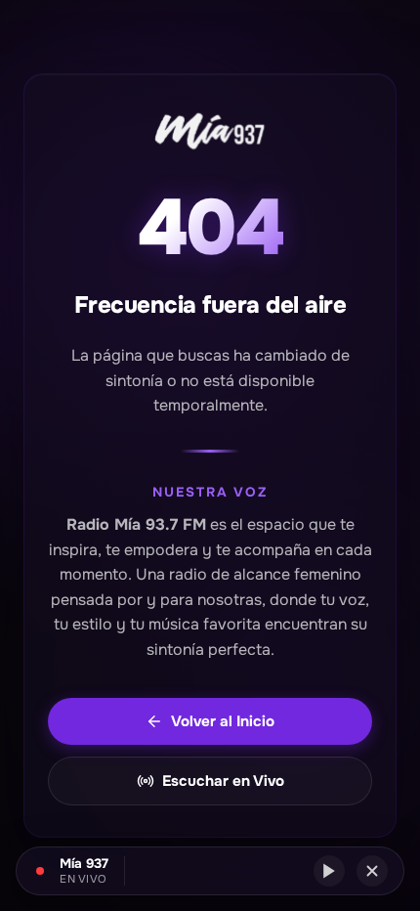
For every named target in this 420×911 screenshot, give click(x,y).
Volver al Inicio (222, 721)
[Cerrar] (372, 871)
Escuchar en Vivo (223, 781)
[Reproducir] (329, 871)
